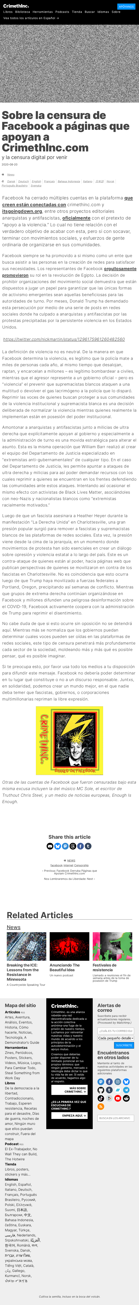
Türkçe (23, 1230)
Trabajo (11, 1103)
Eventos (25, 1022)
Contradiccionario (19, 1098)
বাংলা (34, 1245)
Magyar (11, 1230)
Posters (11, 1058)
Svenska (36, 185)
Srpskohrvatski (16, 1240)
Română (23, 1245)
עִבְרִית (9, 1255)
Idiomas (103, 12)
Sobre (116, 12)
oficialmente (76, 218)
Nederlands (26, 1235)
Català (28, 1266)
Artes (9, 1017)
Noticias (25, 1032)
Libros (8, 12)
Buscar (90, 12)
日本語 (99, 181)
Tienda (77, 12)
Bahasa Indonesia (69, 181)
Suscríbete (124, 1045)
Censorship (81, 865)
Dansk (11, 181)
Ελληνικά (23, 1205)
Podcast (12, 1144)
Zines (9, 1053)
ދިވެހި (7, 1271)
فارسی (10, 1235)
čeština (10, 1225)
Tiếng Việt (13, 1266)
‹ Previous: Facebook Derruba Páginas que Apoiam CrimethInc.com (69, 872)
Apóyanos (126, 6)
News (10, 174)
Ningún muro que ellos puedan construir (20, 1129)
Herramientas (43, 12)
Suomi (10, 1210)
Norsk (110, 181)
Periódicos (23, 1053)
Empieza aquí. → (74, 1115)
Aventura (22, 1017)
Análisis (11, 1022)
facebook (57, 865)
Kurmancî (12, 1276)
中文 (27, 1215)
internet (68, 865)
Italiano (87, 181)
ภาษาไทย (23, 1255)
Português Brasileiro (15, 185)
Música (23, 1063)
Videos (10, 1063)
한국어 (10, 1245)
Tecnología (13, 1037)
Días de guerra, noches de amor (22, 1118)
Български (13, 1215)
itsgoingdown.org (22, 211)
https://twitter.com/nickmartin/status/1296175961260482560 (64, 339)
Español (24, 1184)
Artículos (12, 1012)
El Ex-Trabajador (18, 1149)
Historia (11, 1027)
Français (49, 181)
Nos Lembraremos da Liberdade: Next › (69, 878)
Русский (28, 1200)
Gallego (18, 1271)
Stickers (25, 1058)
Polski (9, 1205)
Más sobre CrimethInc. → (75, 1089)
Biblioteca (22, 12)
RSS (23, 1012)
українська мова (18, 1261)
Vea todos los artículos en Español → (31, 18)
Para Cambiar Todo (20, 1068)
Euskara (24, 1225)
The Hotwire (15, 1159)
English (36, 181)
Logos (36, 1063)
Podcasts (62, 12)
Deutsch (23, 181)
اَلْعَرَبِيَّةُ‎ (35, 1240)
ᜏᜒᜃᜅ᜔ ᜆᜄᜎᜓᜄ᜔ (16, 1281)
